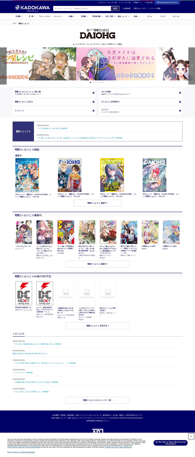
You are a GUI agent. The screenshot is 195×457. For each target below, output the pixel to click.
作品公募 (149, 2)
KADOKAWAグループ (133, 415)
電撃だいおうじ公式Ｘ (24, 102)
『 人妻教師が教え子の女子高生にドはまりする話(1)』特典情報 (35, 382)
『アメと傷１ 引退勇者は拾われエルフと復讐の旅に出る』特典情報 (37, 344)
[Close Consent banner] (191, 436)
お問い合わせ (72, 418)
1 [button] (91, 82)
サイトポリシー (102, 418)
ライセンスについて (94, 415)
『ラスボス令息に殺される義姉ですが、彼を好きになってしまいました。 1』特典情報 (44, 363)
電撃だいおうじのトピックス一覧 (97, 400)
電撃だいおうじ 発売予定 (96, 326)
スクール (176, 16)
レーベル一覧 (125, 2)
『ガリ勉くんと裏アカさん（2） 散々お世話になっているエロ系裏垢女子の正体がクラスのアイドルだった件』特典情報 (79, 138)
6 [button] (104, 82)
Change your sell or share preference (118, 447)
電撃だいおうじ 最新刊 (96, 264)
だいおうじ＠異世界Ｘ (110, 102)
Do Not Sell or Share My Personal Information (126, 418)
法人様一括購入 (118, 415)
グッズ (162, 16)
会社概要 (55, 415)
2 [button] (93, 82)
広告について (80, 415)
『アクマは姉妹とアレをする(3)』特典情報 (52, 128)
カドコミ (110, 110)
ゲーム (149, 16)
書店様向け (107, 415)
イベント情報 (155, 8)
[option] (97, 63)
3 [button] (96, 82)
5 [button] (101, 82)
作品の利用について (58, 418)
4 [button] (99, 82)
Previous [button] (3, 65)
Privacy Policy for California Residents (21, 452)
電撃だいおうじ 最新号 (96, 203)
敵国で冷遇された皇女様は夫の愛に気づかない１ (30, 354)
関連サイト (138, 2)
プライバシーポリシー (87, 418)
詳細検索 (127, 8)
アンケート (19, 111)
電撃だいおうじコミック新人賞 (28, 93)
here (144, 441)
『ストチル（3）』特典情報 (23, 373)
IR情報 (62, 415)
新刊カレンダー (140, 8)
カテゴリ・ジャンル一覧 (108, 2)
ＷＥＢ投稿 (115, 93)
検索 (115, 8)
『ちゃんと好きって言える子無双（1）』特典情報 (31, 392)
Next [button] (191, 65)
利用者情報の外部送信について (97, 421)
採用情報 (70, 415)
